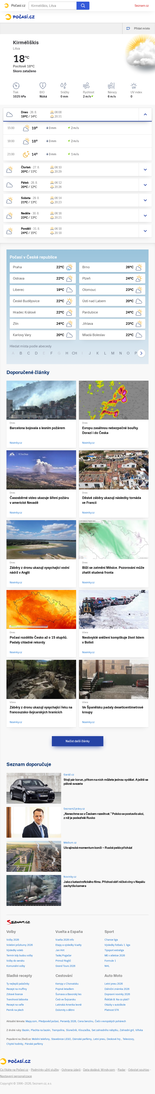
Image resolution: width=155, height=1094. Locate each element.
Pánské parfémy (34, 1044)
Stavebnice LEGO (61, 1039)
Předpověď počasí (49, 1021)
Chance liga (111, 939)
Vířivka (139, 1030)
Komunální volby (15, 966)
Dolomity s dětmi (65, 1010)
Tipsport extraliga (114, 950)
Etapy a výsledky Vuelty (69, 945)
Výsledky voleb (14, 950)
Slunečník (71, 1030)
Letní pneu (99, 1039)
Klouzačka (84, 1030)
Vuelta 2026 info (65, 939)
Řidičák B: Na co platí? (117, 999)
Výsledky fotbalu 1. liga (117, 945)
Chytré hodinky (14, 1044)
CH (74, 353)
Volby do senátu (15, 960)
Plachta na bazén (40, 1030)
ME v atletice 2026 (115, 955)
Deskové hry (114, 1039)
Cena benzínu (85, 1021)
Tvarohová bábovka (17, 999)
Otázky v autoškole (115, 1004)
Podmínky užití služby (45, 1069)
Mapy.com (31, 1021)
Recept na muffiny (16, 989)
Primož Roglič (63, 960)
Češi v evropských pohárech (110, 1021)
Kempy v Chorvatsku (67, 983)
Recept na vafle (15, 1004)
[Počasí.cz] (20, 17)
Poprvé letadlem (65, 989)
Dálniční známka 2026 (117, 989)
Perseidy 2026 (68, 1021)
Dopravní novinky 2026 (117, 994)
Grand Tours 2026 (65, 966)
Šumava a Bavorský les (68, 994)
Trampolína (58, 1030)
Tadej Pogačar (63, 955)
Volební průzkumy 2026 (19, 945)
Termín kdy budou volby (19, 955)
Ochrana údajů (71, 1069)
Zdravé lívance (14, 994)
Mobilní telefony (41, 1039)
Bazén (25, 1030)
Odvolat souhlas (138, 1069)
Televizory (128, 1039)
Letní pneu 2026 (114, 983)
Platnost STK (112, 1010)
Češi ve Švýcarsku (66, 999)
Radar (122, 1069)
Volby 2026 (12, 939)
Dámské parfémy (82, 1039)
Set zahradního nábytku (105, 1030)
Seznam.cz (142, 5)
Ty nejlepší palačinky (17, 983)
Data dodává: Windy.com (99, 1069)
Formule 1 (110, 960)
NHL (107, 966)
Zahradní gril (127, 1030)
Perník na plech (15, 1010)
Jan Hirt (60, 950)
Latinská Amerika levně (69, 1004)
